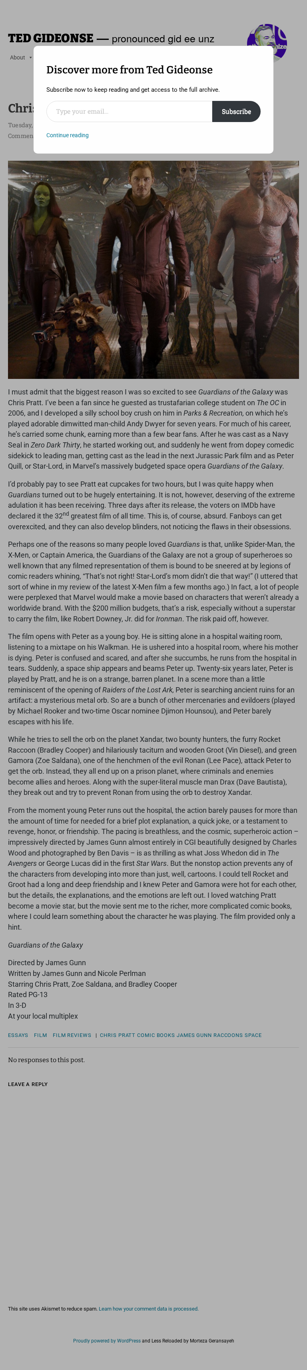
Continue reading (67, 135)
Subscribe (236, 111)
